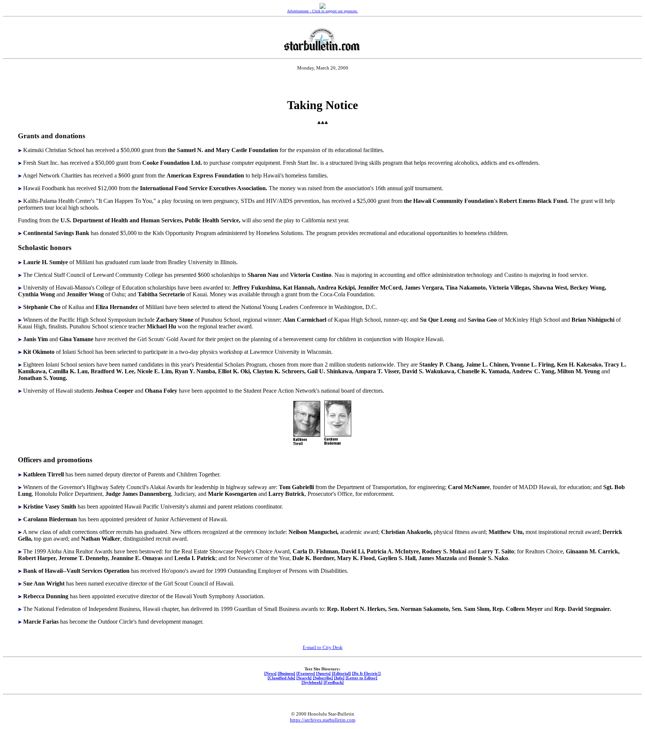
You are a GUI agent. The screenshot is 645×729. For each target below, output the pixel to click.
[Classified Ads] (281, 678)
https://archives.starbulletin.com (322, 720)
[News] (270, 673)
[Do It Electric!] (366, 673)
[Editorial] (341, 673)
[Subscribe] (323, 678)
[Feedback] (334, 682)
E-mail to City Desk (323, 647)
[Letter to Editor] (361, 678)
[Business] (286, 673)
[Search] (304, 678)
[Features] (305, 673)
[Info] (339, 678)
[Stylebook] (312, 682)
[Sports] (323, 673)
